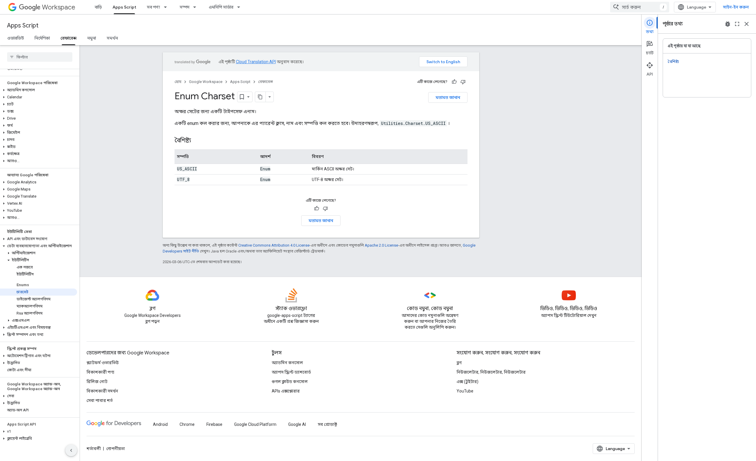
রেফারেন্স (68, 38)
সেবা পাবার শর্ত (100, 400)
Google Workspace (205, 81)
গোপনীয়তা (115, 448)
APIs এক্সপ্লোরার (286, 391)
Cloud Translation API (256, 61)
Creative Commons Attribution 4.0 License (273, 245)
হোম (178, 81)
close (746, 23)
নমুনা (91, 38)
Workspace (58, 7)
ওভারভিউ (15, 38)
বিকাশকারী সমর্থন (102, 391)
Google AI (297, 424)
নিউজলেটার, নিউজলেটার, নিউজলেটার (491, 372)
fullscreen (737, 23)
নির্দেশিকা (42, 38)
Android (160, 424)
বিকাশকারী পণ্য (100, 372)
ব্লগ (459, 362)
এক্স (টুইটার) (467, 381)
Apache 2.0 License (381, 245)
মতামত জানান (448, 97)
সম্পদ (184, 7)
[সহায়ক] (454, 81)
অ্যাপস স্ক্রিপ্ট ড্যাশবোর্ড (291, 372)
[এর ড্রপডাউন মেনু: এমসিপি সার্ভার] (240, 7)
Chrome (187, 424)
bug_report (727, 23)
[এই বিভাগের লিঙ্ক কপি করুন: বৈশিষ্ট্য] (197, 140)
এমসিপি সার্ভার (221, 7)
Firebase (214, 424)
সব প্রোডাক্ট (327, 424)
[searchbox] (39, 57)
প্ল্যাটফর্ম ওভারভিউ (103, 362)
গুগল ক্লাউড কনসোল (290, 381)
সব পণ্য (153, 7)
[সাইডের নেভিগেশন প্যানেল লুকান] (71, 450)
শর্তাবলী (94, 448)
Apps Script (124, 7)
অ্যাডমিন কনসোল (287, 362)
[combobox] (639, 7)
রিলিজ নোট (97, 381)
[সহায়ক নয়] (463, 81)
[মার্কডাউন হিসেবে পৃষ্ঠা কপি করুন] (260, 97)
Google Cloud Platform (255, 424)
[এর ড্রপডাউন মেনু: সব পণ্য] (167, 7)
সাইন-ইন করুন (736, 7)
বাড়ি (98, 7)
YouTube (465, 391)
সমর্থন (112, 38)
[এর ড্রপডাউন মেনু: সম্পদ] (196, 7)
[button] (38, 90)
